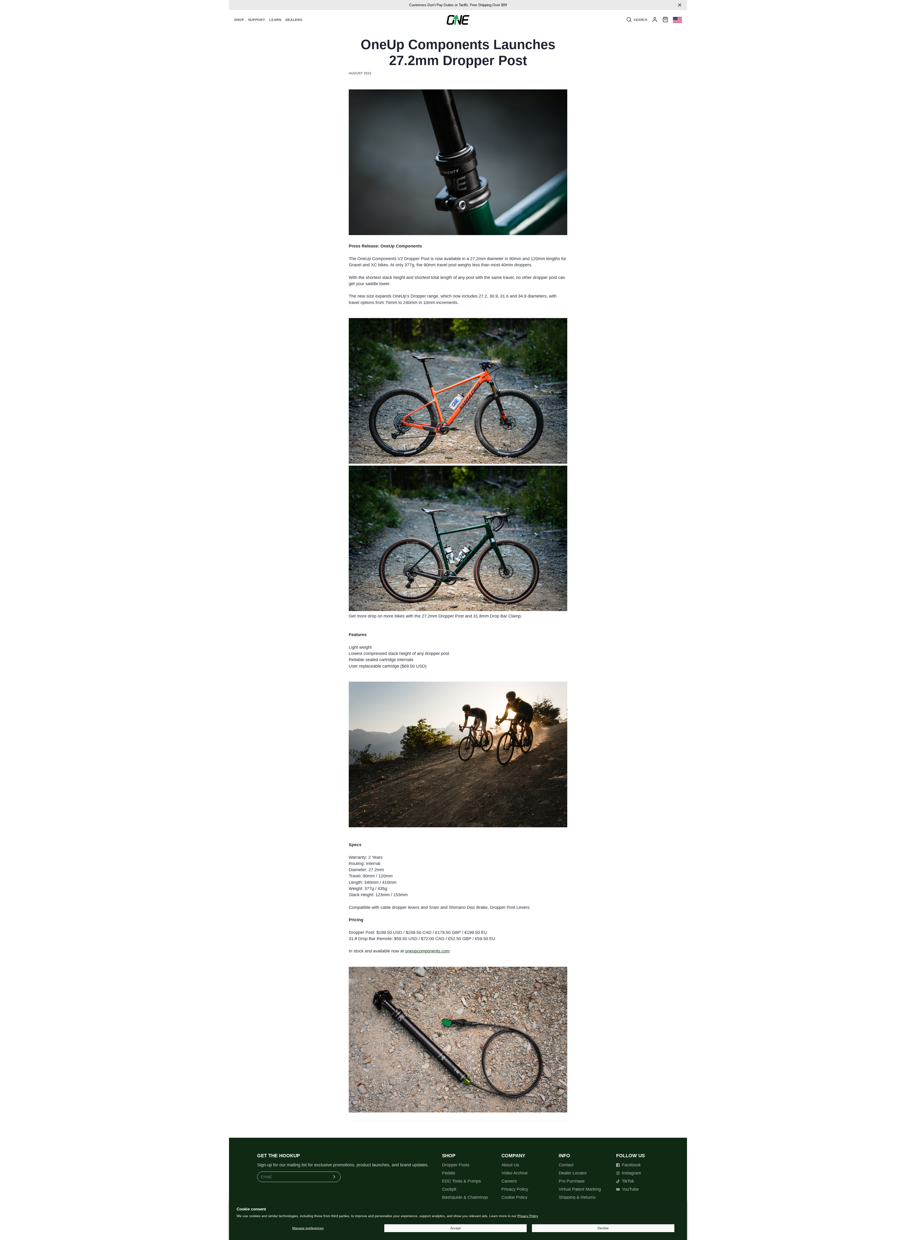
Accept (455, 1228)
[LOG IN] (655, 20)
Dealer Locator (573, 1173)
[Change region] (677, 20)
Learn (275, 20)
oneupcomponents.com (427, 951)
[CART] (665, 20)
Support (256, 20)
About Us (510, 1165)
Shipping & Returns (577, 1197)
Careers (509, 1181)
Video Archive (514, 1173)
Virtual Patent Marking (580, 1189)
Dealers (294, 20)
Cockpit (449, 1189)
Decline (603, 1228)
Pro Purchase (572, 1181)
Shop (239, 20)
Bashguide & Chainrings (465, 1197)
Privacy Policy (527, 1216)
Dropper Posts (455, 1165)
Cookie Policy (514, 1197)
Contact (566, 1165)
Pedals (448, 1173)
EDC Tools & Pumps (461, 1181)
